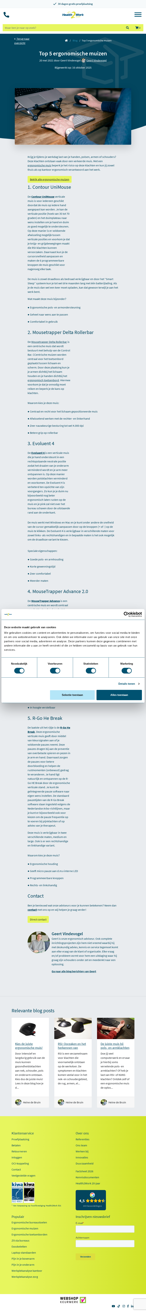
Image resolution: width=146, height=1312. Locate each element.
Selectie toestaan (72, 694)
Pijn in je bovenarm (23, 1258)
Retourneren (19, 1151)
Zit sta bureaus (20, 1240)
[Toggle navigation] (138, 15)
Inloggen (17, 1157)
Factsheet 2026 (84, 1171)
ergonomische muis (39, 165)
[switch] (55, 670)
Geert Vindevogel (96, 60)
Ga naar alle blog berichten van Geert (74, 971)
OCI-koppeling (20, 1163)
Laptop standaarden (24, 1252)
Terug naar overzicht (22, 41)
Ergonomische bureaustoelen (29, 1222)
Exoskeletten (19, 1246)
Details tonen (126, 683)
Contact (16, 1169)
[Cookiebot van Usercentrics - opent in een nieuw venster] (126, 614)
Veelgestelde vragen (23, 1175)
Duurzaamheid (84, 1163)
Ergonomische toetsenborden (29, 1234)
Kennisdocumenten (87, 1177)
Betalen (16, 1145)
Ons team (81, 1145)
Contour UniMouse (42, 196)
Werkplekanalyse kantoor (27, 1270)
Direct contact (38, 919)
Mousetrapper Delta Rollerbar (49, 342)
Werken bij (82, 1151)
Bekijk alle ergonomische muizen (49, 179)
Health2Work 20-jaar (88, 1183)
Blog (75, 40)
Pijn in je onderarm (23, 1264)
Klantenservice (23, 1133)
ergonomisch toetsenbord (43, 380)
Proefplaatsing (20, 1139)
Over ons (82, 1133)
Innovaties (82, 1157)
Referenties (82, 1139)
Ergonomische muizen (25, 1228)
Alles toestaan (119, 694)
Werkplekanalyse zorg (25, 1276)
